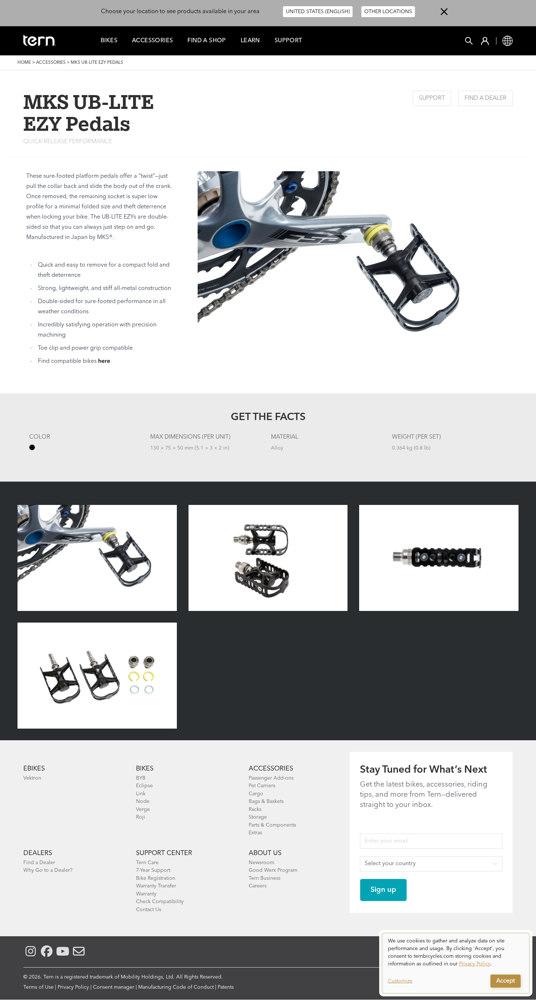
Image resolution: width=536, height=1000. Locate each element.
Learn (250, 41)
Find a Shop (206, 41)
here (104, 361)
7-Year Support (153, 870)
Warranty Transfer (156, 886)
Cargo (256, 793)
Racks (255, 809)
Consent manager (113, 987)
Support (288, 41)
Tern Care (147, 862)
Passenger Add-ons (271, 778)
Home (24, 62)
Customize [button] (400, 981)
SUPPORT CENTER (164, 853)
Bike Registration (155, 878)
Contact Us (148, 909)
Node (142, 801)
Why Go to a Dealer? (48, 870)
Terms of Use (38, 987)
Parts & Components (272, 825)
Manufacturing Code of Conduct (176, 987)
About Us (265, 853)
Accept (505, 981)
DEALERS (37, 853)
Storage (258, 817)
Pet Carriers (262, 785)
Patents (226, 987)
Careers (258, 886)
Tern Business (264, 878)
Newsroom (261, 862)
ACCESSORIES (271, 768)
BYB (140, 778)
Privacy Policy (73, 987)
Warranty (146, 894)
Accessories (152, 41)
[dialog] (456, 963)
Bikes (109, 41)
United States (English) (318, 11)
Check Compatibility (160, 901)
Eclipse (144, 785)
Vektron (32, 778)
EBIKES (34, 768)
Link (140, 793)
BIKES (145, 768)
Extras (255, 832)
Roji (140, 817)
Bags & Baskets (266, 801)
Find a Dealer (485, 98)
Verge (143, 809)
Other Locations (388, 11)
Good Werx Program (273, 870)
